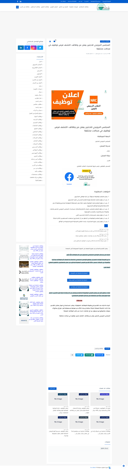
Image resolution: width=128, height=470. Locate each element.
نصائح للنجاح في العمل (35, 113)
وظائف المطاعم (83, 7)
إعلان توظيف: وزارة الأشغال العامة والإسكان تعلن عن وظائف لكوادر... (79, 411)
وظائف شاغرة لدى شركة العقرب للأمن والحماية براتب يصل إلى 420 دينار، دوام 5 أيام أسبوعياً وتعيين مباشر (36, 288)
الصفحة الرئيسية (107, 1)
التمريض (39, 70)
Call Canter (38, 180)
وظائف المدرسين (37, 147)
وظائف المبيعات (37, 144)
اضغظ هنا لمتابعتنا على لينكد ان (79, 287)
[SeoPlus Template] (109, 468)
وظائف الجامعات (37, 125)
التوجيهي (39, 73)
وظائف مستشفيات (36, 174)
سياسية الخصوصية (95, 1)
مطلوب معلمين (37, 104)
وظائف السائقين (35, 7)
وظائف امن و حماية (36, 159)
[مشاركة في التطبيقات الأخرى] (72, 354)
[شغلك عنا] (101, 7)
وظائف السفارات (37, 134)
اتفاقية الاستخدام (72, 1)
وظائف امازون (38, 156)
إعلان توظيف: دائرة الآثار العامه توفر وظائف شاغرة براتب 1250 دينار (36, 304)
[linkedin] (21, 1)
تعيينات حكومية (73, 7)
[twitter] (40, 47)
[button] (99, 354)
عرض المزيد (52, 388)
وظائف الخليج (45, 7)
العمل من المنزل (37, 83)
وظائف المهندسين (37, 153)
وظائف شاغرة (38, 162)
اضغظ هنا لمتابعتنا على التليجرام (79, 273)
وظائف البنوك (38, 116)
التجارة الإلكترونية (37, 67)
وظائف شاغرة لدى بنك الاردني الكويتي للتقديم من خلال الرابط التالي (36, 319)
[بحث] (17, 7)
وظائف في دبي (37, 168)
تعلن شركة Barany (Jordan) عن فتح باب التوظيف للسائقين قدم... (89, 241)
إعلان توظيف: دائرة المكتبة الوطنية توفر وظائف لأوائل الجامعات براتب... (60, 411)
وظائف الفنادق (38, 141)
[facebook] (18, 1)
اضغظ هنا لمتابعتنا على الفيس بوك (78, 280)
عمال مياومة (38, 95)
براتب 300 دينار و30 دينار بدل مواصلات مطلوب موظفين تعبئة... (90, 236)
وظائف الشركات (37, 137)
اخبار (40, 61)
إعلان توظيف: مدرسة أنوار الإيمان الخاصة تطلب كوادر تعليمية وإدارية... (58, 434)
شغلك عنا (63, 1)
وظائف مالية (38, 171)
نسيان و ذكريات (37, 110)
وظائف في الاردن (24, 7)
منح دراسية (39, 107)
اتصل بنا (86, 1)
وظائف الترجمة (37, 119)
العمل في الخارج (63, 7)
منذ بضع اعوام (102, 229)
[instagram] (34, 47)
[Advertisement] (64, 25)
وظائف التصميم (37, 122)
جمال (40, 92)
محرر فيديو (39, 101)
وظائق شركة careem (36, 177)
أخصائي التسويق (37, 64)
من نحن (80, 1)
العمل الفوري (54, 7)
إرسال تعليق (104, 448)
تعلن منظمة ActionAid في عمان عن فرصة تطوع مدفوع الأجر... (90, 231)
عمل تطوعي (38, 98)
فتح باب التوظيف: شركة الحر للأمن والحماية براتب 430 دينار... (101, 409)
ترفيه (40, 86)
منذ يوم (107, 406)
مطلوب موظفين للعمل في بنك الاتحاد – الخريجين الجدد (36, 271)
